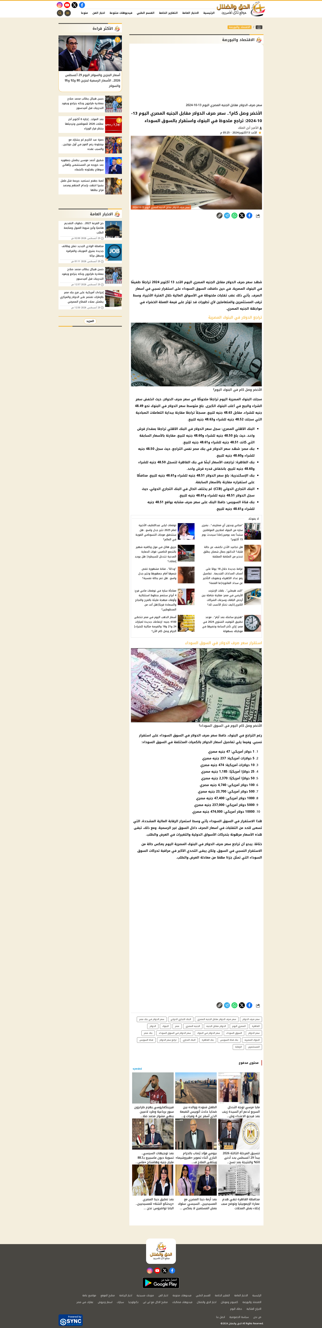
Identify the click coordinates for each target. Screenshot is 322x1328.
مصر (177, 1026)
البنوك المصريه (252, 1040)
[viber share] (227, 216)
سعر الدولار (254, 1033)
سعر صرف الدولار (251, 1019)
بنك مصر (148, 1033)
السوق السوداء (234, 1033)
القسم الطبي (145, 12)
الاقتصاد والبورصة (239, 27)
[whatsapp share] (234, 216)
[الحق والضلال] (259, 27)
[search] (60, 13)
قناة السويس (146, 1040)
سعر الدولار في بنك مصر (151, 1019)
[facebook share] (249, 216)
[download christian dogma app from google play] (161, 1282)
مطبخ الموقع (108, 1295)
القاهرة (256, 1026)
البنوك (165, 1026)
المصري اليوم (239, 1026)
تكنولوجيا (133, 1302)
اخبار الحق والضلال (206, 1302)
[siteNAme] (241, 9)
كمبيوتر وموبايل (229, 1302)
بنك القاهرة (208, 1040)
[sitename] (161, 1251)
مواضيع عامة (89, 1295)
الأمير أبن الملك (248, 128)
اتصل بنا (220, 1317)
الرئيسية (209, 12)
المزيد (90, 321)
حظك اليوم (236, 1308)
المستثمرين (254, 1047)
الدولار (153, 1026)
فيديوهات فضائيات (182, 1302)
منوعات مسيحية (145, 1295)
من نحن (257, 1317)
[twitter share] (242, 216)
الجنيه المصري (193, 1026)
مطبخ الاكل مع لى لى (155, 1302)
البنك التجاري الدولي (181, 1019)
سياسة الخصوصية (239, 1317)
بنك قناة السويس (229, 1040)
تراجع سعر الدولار (168, 1040)
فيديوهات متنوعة (121, 12)
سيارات (120, 1302)
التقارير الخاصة (168, 12)
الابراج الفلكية (254, 1308)
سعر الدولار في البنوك (208, 1033)
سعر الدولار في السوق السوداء (175, 1033)
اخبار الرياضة (125, 1295)
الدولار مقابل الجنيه (216, 1026)
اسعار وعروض (105, 1302)
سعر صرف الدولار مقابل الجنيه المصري (216, 1019)
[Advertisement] (196, 73)
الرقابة (238, 1047)
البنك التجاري (189, 1040)
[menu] (67, 13)
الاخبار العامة (190, 12)
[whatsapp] (219, 216)
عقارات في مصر (85, 1302)
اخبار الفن (98, 12)
